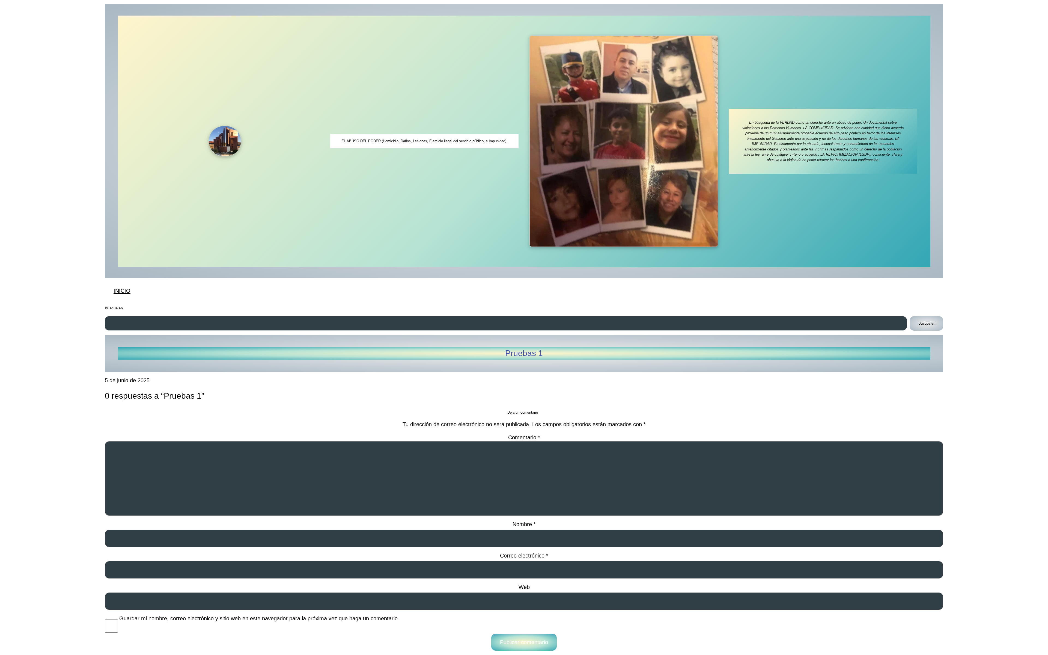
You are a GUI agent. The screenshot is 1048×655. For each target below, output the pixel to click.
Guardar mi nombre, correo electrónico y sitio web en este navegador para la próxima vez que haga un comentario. (259, 618)
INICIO (122, 291)
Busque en (114, 308)
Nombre (524, 524)
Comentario (524, 437)
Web (524, 587)
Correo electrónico (524, 556)
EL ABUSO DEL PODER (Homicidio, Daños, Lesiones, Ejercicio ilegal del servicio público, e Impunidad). (424, 141)
